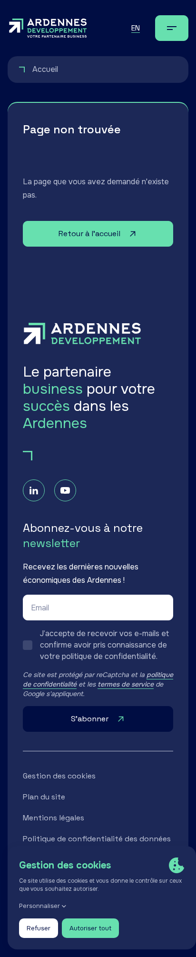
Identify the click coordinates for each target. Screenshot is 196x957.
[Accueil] (48, 28)
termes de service (126, 684)
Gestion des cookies (59, 776)
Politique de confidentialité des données (97, 839)
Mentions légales (53, 818)
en (135, 28)
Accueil (45, 69)
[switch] (98, 645)
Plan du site (44, 797)
